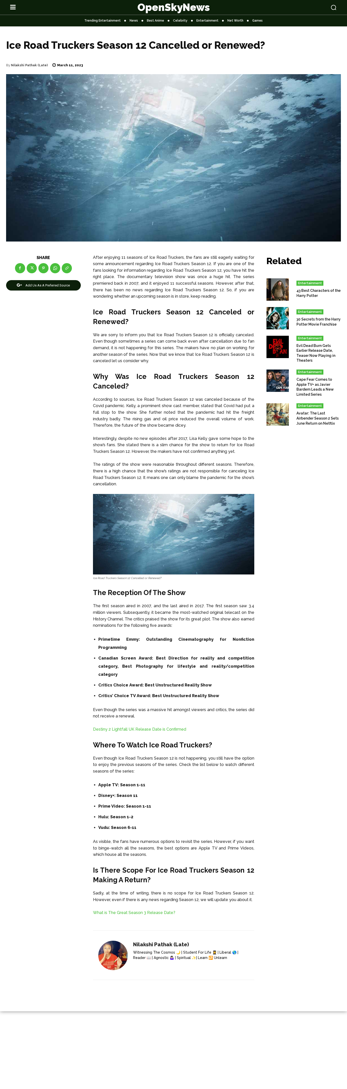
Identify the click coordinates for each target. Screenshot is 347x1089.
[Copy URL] (67, 268)
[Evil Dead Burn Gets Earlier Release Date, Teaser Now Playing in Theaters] (277, 347)
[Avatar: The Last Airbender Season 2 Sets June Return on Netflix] (277, 414)
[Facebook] (20, 268)
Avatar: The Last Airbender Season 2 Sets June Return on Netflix (317, 418)
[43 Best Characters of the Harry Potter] (277, 289)
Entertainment (310, 283)
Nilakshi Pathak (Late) (29, 65)
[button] (304, 7)
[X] (32, 268)
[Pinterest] (43, 268)
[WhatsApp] (55, 268)
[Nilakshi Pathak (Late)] (113, 955)
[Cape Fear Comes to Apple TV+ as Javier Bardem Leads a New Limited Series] (277, 381)
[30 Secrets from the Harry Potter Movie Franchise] (277, 318)
